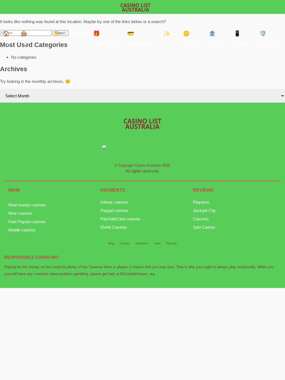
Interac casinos (114, 202)
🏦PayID (216, 34)
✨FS (170, 33)
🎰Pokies (32, 33)
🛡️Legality (268, 34)
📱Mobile (242, 34)
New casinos (20, 213)
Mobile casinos (22, 230)
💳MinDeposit (141, 34)
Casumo (200, 218)
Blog (111, 243)
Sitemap (171, 243)
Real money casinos (27, 205)
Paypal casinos (114, 210)
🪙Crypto (191, 34)
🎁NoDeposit (106, 34)
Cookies (125, 243)
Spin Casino (204, 227)
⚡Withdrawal (70, 33)
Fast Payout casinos (27, 221)
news (157, 243)
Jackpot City (204, 210)
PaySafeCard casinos (120, 218)
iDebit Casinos (113, 227)
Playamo (201, 202)
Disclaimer (142, 243)
